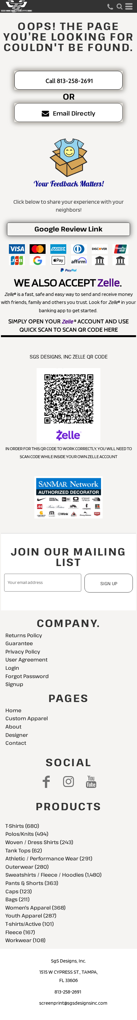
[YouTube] (91, 781)
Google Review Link (68, 228)
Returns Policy (23, 635)
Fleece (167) (20, 932)
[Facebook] (46, 781)
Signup (14, 684)
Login (12, 667)
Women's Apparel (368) (35, 907)
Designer (16, 734)
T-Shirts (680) (22, 825)
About (13, 726)
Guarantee (19, 643)
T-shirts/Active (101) (29, 923)
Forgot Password (27, 676)
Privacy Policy (22, 651)
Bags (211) (17, 899)
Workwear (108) (25, 940)
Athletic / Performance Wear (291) (48, 858)
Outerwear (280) (27, 866)
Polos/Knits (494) (26, 833)
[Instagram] (68, 781)
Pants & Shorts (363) (31, 883)
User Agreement (26, 659)
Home (13, 710)
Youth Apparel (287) (30, 915)
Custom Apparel (26, 718)
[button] (119, 6)
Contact (15, 742)
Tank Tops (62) (23, 850)
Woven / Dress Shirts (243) (39, 842)
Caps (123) (18, 891)
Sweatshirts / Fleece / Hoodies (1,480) (53, 874)
